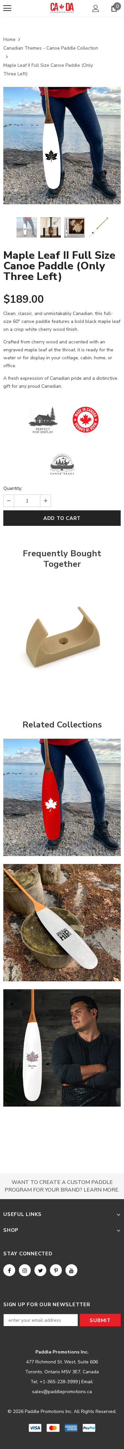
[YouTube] (71, 1270)
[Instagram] (25, 1270)
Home (9, 39)
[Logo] (62, 8)
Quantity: (12, 488)
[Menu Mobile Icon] (7, 8)
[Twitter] (40, 1270)
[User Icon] (95, 8)
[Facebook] (9, 1270)
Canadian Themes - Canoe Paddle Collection (50, 48)
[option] (62, 145)
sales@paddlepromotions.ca (62, 1392)
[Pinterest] (56, 1270)
